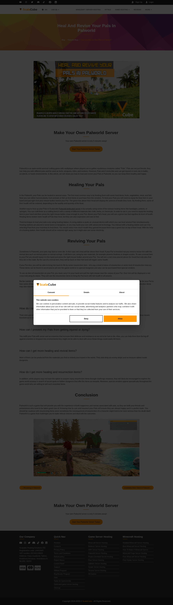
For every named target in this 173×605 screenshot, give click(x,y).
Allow (120, 319)
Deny (86, 319)
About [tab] (121, 292)
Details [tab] (86, 292)
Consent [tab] (51, 292)
